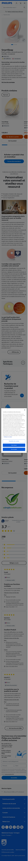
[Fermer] (24, 410)
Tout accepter (13, 449)
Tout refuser (13, 445)
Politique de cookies (11, 437)
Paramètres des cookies (13, 441)
